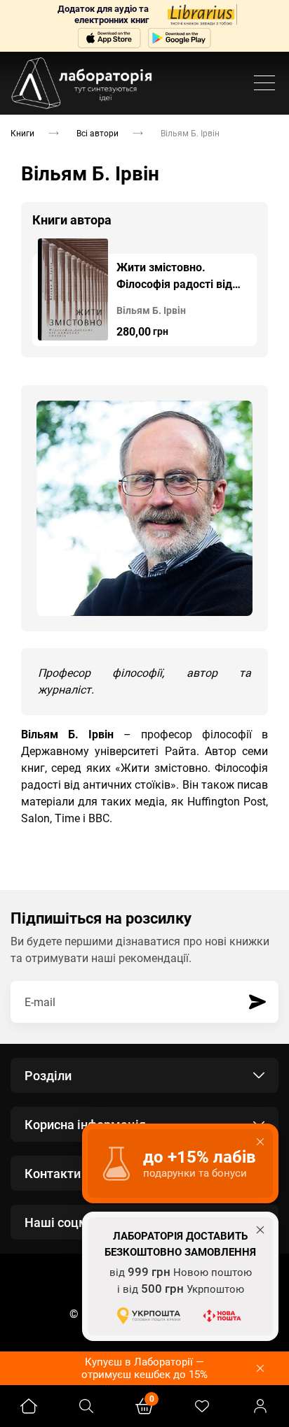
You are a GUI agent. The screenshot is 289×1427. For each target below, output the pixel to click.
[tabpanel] (144, 292)
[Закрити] (260, 1368)
